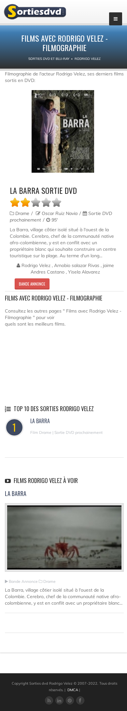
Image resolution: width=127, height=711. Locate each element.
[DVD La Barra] (63, 131)
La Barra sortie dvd (43, 190)
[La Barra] (64, 540)
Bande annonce (32, 284)
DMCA (72, 690)
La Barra (40, 421)
